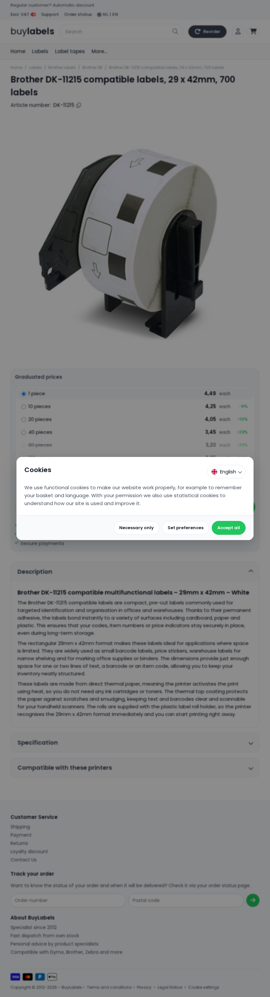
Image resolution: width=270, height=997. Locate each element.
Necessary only (136, 528)
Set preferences (185, 528)
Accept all (228, 528)
